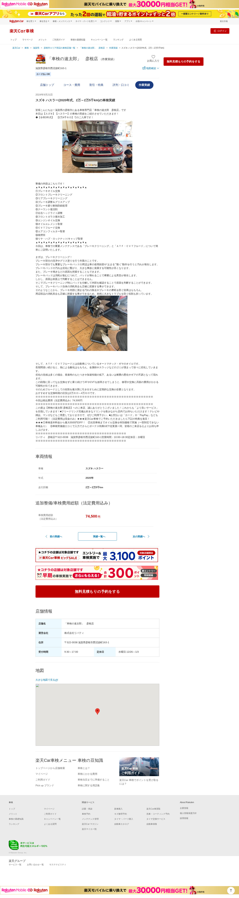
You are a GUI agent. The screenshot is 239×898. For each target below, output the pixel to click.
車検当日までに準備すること (94, 779)
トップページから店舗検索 (50, 768)
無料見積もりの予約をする (183, 61)
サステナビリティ (57, 864)
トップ (13, 39)
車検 (26, 48)
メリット (42, 39)
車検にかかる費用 (87, 773)
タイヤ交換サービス (155, 819)
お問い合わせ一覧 (35, 864)
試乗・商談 (87, 809)
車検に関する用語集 (89, 785)
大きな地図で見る (45, 679)
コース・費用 (71, 84)
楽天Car (16, 48)
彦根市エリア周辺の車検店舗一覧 (59, 48)
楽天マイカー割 (89, 829)
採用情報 (184, 818)
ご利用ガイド (58, 39)
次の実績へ (139, 536)
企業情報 (184, 808)
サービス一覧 (15, 864)
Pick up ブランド (45, 785)
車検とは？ (84, 768)
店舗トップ (47, 84)
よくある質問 (135, 39)
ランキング (118, 39)
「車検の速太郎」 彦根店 (92, 48)
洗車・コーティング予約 (158, 814)
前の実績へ (56, 536)
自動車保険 (151, 824)
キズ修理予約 (120, 814)
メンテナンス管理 (90, 819)
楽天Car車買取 (153, 809)
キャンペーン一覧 (99, 39)
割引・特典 (96, 84)
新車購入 (118, 809)
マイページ (27, 39)
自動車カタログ (121, 824)
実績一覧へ (99, 536)
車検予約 (86, 814)
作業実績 (113, 48)
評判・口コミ (121, 84)
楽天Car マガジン (90, 824)
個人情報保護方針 (188, 813)
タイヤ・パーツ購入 (123, 819)
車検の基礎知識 (78, 39)
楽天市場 (224, 21)
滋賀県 (36, 48)
